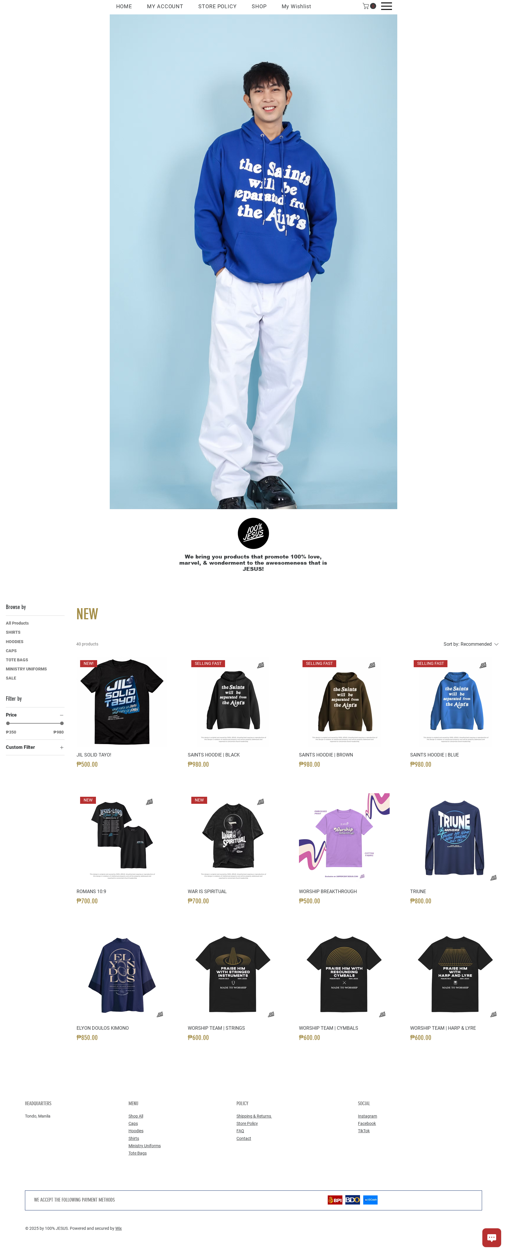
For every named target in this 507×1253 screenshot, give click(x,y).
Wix (118, 1228)
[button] (370, 6)
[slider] (7, 723)
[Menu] (386, 6)
